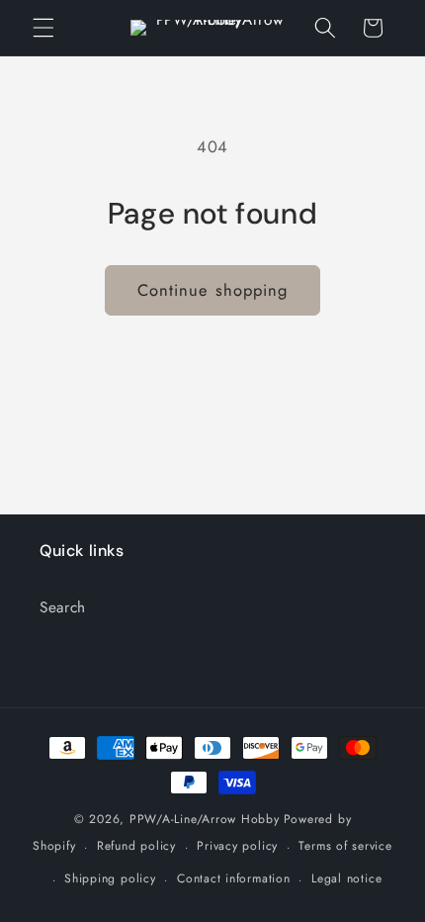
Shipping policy (110, 878)
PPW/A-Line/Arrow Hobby (204, 819)
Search (63, 607)
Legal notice (346, 878)
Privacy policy (237, 846)
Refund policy (136, 846)
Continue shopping (213, 290)
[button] (43, 27)
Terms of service (344, 846)
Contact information (234, 878)
